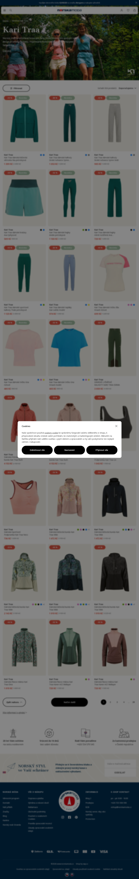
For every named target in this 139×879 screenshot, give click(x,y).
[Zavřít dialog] (116, 426)
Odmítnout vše (37, 450)
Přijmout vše (102, 450)
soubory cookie (51, 432)
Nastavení (69, 450)
